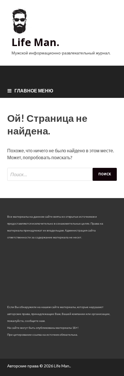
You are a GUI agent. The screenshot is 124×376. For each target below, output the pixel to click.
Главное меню (33, 90)
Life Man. (35, 42)
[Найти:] (62, 174)
